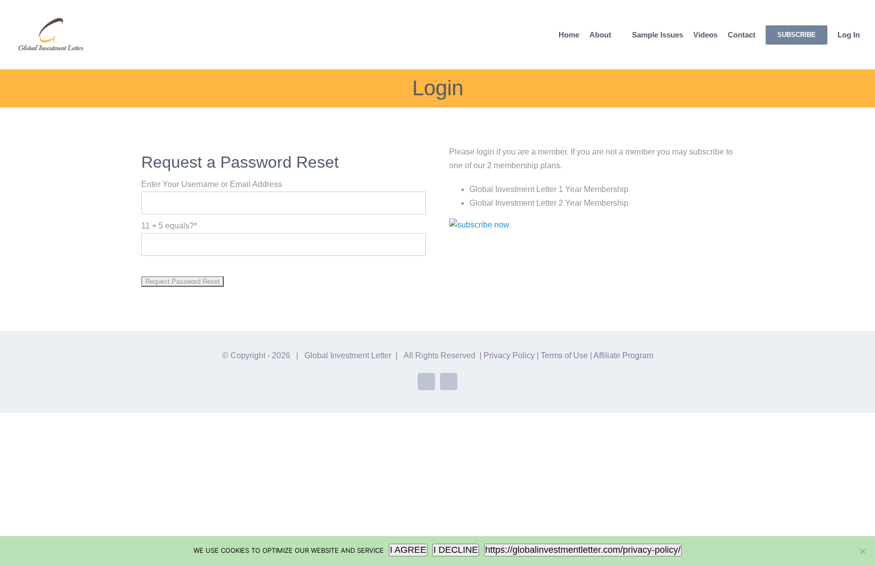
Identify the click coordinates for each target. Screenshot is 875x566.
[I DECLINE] (862, 551)
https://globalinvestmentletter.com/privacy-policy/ (583, 550)
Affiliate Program (623, 355)
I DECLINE (455, 550)
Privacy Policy (509, 355)
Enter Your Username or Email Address (211, 184)
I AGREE (408, 550)
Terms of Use (564, 355)
